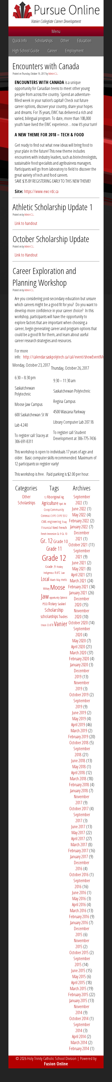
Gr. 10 (64, 534)
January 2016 (79, 923)
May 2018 (79, 767)
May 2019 (79, 719)
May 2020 (79, 641)
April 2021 (78, 575)
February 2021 (78, 587)
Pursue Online (56, 9)
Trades (63, 616)
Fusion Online (56, 1063)
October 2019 (78, 695)
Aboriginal (53, 496)
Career (52, 51)
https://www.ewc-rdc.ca (41, 191)
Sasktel (62, 603)
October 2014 (78, 1018)
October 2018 (78, 743)
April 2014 (79, 1036)
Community (57, 509)
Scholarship (54, 610)
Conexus (45, 515)
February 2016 (79, 917)
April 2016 (79, 905)
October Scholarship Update (51, 239)
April (61, 504)
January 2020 (79, 665)
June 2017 (78, 827)
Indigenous (48, 573)
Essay (64, 522)
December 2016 (81, 866)
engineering (54, 521)
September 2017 (81, 818)
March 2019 (79, 731)
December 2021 (81, 536)
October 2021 (78, 545)
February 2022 (79, 521)
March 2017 (79, 845)
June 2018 (78, 761)
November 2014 (81, 1009)
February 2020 (79, 659)
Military (46, 588)
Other (65, 41)
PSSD (45, 604)
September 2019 (81, 704)
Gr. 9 (59, 534)
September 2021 (81, 554)
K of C (57, 572)
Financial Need (49, 527)
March (52, 580)
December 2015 (81, 932)
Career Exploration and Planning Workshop (44, 276)
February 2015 (78, 994)
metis (64, 579)
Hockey (60, 567)
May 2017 (78, 833)
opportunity (54, 597)
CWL (44, 521)
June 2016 (79, 893)
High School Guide (26, 51)
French (63, 527)
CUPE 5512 (62, 516)
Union (43, 625)
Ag (62, 497)
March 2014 (79, 1042)
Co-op (47, 509)
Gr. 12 (46, 540)
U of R (50, 625)
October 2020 (78, 623)
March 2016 (78, 911)
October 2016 (78, 875)
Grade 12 (54, 557)
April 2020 (78, 647)
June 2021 (79, 563)
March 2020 (78, 653)
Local (45, 579)
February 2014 (79, 1048)
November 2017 (81, 800)
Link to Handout (26, 255)
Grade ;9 (50, 566)
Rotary (52, 603)
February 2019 (78, 737)
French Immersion (48, 534)
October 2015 (78, 953)
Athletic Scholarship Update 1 (53, 207)
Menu (56, 31)
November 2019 (81, 686)
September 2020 (81, 632)
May (58, 580)
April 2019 (78, 725)
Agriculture (50, 503)
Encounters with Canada (46, 66)
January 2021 (78, 593)
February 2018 (79, 785)
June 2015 (78, 971)
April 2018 (78, 773)
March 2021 (78, 581)
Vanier (60, 623)
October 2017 (78, 809)
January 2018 (79, 791)
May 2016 (79, 899)
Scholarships (43, 41)
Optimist (63, 597)
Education (84, 41)
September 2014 (81, 1027)
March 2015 (78, 988)
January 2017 (79, 857)
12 (45, 497)
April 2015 (78, 982)
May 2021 (79, 569)
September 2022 (81, 500)
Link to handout (26, 223)
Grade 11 (54, 548)
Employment (74, 51)
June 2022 (79, 509)
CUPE (53, 516)
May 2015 (79, 976)
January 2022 (79, 527)
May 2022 (79, 515)
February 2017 (78, 851)
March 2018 (78, 779)
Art (65, 504)
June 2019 (79, 713)
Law (63, 573)
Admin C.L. (53, 74)
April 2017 (78, 839)
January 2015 (78, 1000)
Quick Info (20, 41)
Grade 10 (60, 541)
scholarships (49, 616)
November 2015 (81, 944)
